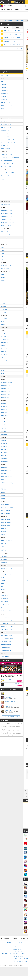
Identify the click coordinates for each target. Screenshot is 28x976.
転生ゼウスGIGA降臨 (5, 513)
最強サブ (17, 9)
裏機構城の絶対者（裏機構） (7, 483)
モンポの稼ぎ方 (4, 598)
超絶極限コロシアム (5, 492)
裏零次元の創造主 (5, 461)
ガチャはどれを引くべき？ (6, 121)
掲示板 (17, 27)
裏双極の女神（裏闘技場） (6, 540)
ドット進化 (3, 312)
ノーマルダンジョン (5, 333)
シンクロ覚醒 (4, 318)
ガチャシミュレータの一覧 (6, 620)
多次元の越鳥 (4, 452)
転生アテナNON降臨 (5, 510)
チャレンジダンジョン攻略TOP (7, 173)
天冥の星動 (3, 489)
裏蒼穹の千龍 (4, 406)
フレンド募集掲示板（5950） (7, 638)
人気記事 (6, 27)
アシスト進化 (4, 309)
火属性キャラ (4, 247)
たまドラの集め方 (5, 604)
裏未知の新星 (4, 403)
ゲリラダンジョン (5, 354)
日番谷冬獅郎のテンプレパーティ (8, 222)
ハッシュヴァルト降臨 (5, 148)
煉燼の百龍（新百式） (5, 397)
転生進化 (3, 303)
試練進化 (3, 274)
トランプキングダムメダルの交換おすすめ (10, 157)
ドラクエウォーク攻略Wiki (18, 951)
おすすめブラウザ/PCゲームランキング (12, 716)
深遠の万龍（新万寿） (5, 391)
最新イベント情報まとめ (6, 127)
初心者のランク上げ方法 (6, 611)
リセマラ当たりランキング (6, 112)
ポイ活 (8, 2)
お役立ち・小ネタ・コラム (6, 568)
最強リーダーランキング (6, 81)
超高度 (2, 586)
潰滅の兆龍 (3, 431)
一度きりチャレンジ (5, 358)
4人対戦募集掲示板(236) (6, 650)
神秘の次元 (3, 440)
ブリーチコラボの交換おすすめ (7, 139)
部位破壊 (3, 580)
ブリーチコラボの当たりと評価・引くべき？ (13, 34)
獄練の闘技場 (4, 562)
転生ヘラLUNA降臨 (5, 504)
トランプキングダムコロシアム (7, 163)
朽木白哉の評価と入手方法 (9, 41)
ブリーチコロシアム (5, 145)
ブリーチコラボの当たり (6, 136)
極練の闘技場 (4, 559)
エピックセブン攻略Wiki (18, 956)
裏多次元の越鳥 (4, 455)
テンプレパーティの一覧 (6, 204)
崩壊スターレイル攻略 (17, 949)
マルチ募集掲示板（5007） (7, 641)
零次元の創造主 (4, 458)
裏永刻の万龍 (4, 409)
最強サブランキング (5, 102)
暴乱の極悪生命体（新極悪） (7, 382)
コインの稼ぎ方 (4, 601)
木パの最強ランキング (5, 90)
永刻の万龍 (3, 428)
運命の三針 (3, 528)
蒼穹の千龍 (3, 425)
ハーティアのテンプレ (5, 235)
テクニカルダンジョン (5, 336)
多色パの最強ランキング (6, 99)
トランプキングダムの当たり (7, 154)
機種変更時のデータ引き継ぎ (7, 626)
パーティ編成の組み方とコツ (7, 617)
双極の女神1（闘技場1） (6, 519)
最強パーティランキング (6, 109)
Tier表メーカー (4, 115)
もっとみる (19, 48)
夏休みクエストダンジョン (6, 176)
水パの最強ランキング (5, 87)
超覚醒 (2, 321)
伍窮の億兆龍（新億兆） (6, 385)
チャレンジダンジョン (5, 361)
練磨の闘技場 (4, 556)
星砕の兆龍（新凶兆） (5, 388)
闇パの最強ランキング (5, 96)
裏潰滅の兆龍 (4, 412)
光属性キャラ (4, 256)
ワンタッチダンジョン (5, 364)
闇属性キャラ (4, 259)
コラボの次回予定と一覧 (6, 124)
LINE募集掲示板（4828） (6, 644)
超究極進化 (3, 277)
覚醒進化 (3, 280)
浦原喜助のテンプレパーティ (7, 225)
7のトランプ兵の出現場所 (6, 160)
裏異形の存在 (4, 547)
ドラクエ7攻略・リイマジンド (19, 946)
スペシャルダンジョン (5, 339)
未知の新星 (3, 422)
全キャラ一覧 (4, 241)
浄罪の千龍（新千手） (5, 394)
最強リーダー (10, 9)
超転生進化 (3, 306)
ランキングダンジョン (5, 367)
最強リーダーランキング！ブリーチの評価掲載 (13, 30)
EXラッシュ (3, 179)
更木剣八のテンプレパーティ (7, 213)
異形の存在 (3, 531)
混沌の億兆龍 (4, 434)
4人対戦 (2, 373)
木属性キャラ (4, 253)
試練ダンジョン (4, 345)
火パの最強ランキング (5, 84)
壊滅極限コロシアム (5, 495)
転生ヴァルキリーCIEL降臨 (7, 507)
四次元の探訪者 (4, 446)
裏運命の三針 (4, 544)
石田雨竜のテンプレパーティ (7, 216)
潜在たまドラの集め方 (5, 608)
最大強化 (3, 589)
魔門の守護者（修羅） (5, 467)
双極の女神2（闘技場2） (6, 522)
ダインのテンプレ (5, 232)
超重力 (2, 583)
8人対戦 (2, 370)
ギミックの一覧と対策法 (6, 574)
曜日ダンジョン (4, 351)
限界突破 (3, 324)
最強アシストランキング (6, 105)
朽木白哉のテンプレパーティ (7, 219)
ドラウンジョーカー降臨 (6, 166)
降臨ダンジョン (4, 342)
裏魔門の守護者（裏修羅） (6, 470)
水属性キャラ (4, 250)
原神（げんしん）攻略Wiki (18, 953)
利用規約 (15, 938)
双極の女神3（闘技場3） (6, 525)
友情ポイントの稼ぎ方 (5, 595)
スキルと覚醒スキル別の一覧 (7, 265)
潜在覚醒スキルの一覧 (5, 268)
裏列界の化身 (4, 550)
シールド (3, 577)
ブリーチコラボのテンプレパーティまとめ (13, 44)
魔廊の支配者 (4, 473)
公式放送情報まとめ (5, 130)
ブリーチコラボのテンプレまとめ (8, 142)
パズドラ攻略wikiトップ (6, 75)
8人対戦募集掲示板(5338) (6, 647)
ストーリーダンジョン (5, 348)
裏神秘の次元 (4, 443)
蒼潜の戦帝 (3, 498)
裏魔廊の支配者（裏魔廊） (6, 476)
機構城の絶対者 (4, 480)
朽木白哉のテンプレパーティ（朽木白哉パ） (13, 37)
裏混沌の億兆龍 (4, 415)
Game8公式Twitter (5, 656)
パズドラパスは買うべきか (6, 629)
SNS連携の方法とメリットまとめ (8, 623)
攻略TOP (3, 9)
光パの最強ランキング (5, 93)
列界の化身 (3, 534)
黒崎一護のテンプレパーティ (7, 210)
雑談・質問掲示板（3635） (7, 635)
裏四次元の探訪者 (5, 449)
